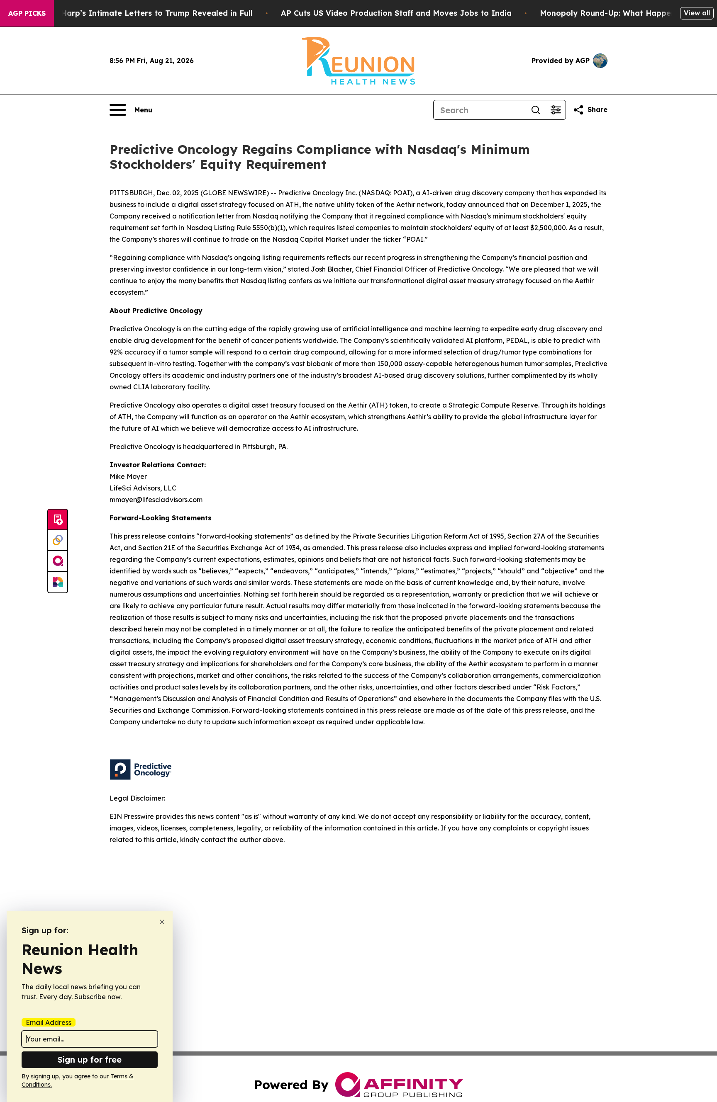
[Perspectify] (57, 540)
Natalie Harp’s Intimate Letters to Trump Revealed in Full (141, 13)
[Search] (536, 109)
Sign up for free (90, 1059)
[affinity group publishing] (57, 561)
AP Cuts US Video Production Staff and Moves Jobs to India (396, 13)
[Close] (162, 922)
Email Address (48, 1022)
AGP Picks (27, 13)
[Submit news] (57, 520)
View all (697, 13)
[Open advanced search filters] (556, 109)
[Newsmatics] (57, 582)
